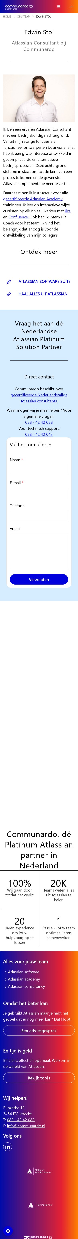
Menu (58, 6)
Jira (68, 210)
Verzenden (39, 579)
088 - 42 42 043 (39, 434)
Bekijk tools (39, 1077)
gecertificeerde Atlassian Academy (33, 198)
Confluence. (18, 216)
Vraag (15, 528)
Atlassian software (23, 971)
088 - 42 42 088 (39, 422)
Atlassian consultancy (26, 986)
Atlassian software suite (44, 281)
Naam (16, 459)
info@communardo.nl (26, 1125)
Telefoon (17, 505)
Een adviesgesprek (39, 1030)
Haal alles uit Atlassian (43, 293)
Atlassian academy (24, 979)
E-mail (16, 482)
